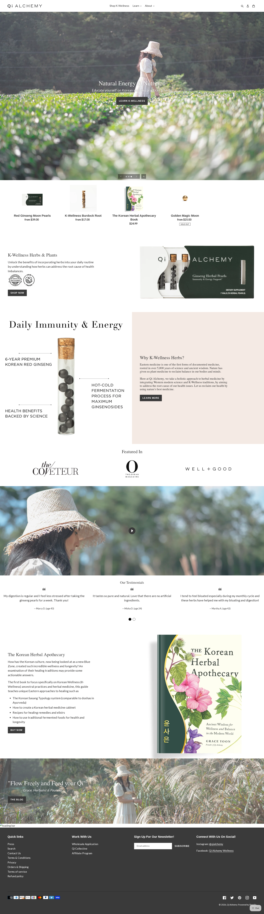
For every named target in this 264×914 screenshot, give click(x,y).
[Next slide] (137, 176)
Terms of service (17, 871)
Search (11, 848)
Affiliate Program (82, 853)
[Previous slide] (121, 176)
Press (11, 844)
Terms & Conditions (19, 857)
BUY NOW (16, 730)
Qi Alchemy (232, 904)
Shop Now (17, 293)
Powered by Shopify (247, 904)
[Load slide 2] (129, 177)
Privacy (12, 862)
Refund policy (16, 876)
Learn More (150, 398)
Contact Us (14, 853)
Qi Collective (79, 848)
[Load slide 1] (126, 177)
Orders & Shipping (18, 867)
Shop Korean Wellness (132, 101)
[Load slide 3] (131, 177)
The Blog (16, 799)
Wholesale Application (85, 844)
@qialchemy (216, 844)
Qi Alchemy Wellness (221, 850)
